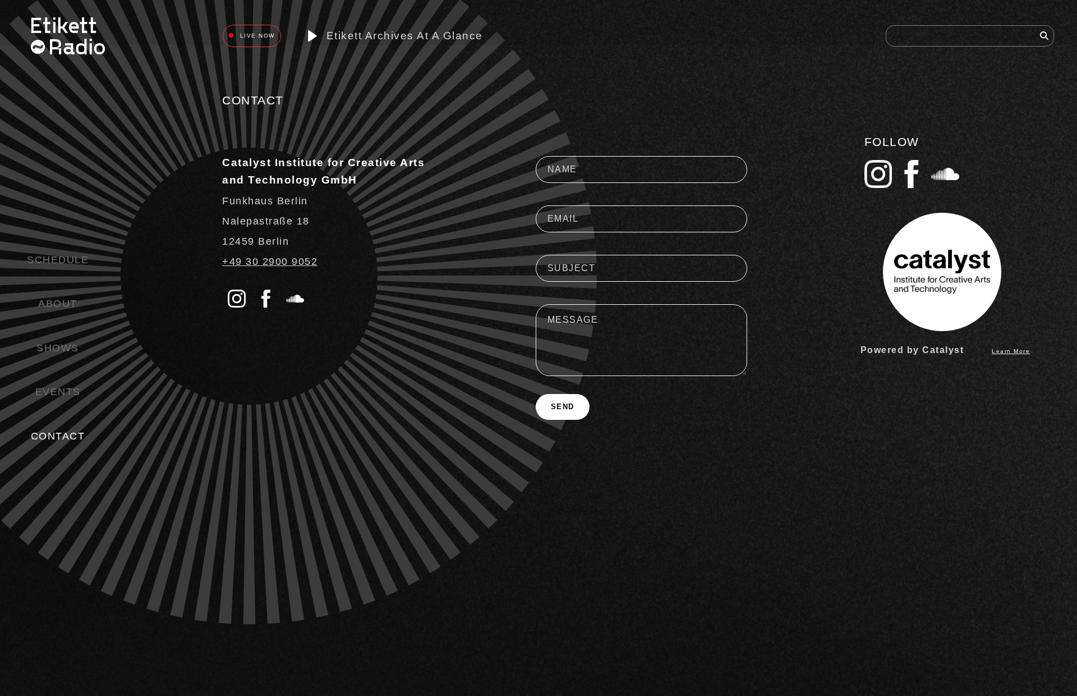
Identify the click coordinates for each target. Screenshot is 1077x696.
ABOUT (57, 303)
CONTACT (58, 436)
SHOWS (57, 348)
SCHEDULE (58, 259)
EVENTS (58, 391)
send (562, 406)
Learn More (1011, 351)
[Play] (312, 36)
